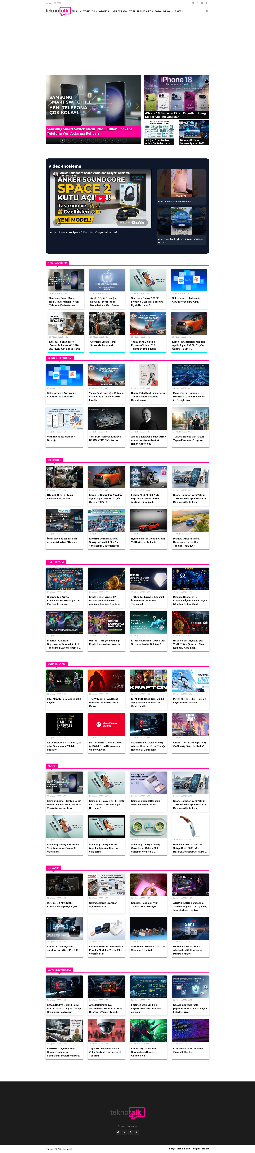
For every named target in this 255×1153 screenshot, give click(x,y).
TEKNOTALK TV (145, 11)
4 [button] (81, 140)
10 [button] (118, 140)
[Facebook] (118, 1132)
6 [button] (93, 140)
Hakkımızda (183, 1148)
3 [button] (74, 140)
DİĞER (178, 11)
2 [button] (68, 140)
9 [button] (112, 140)
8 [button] (105, 140)
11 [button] (124, 140)
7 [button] (99, 140)
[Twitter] (124, 1132)
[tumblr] (136, 1132)
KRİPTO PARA (120, 11)
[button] (49, 106)
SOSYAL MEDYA (163, 11)
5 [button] (87, 140)
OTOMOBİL (105, 11)
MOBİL (75, 11)
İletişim (196, 1148)
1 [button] (62, 140)
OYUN (132, 11)
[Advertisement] (127, 47)
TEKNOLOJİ (89, 11)
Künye (172, 1148)
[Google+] (130, 1132)
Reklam (205, 1148)
